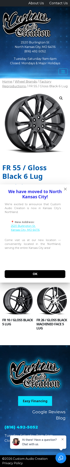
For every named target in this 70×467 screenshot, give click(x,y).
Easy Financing (35, 401)
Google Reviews (49, 411)
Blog (61, 418)
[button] (61, 98)
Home (7, 81)
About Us (36, 3)
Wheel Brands (26, 81)
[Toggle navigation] (63, 72)
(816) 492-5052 (35, 51)
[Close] (65, 189)
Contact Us (58, 3)
